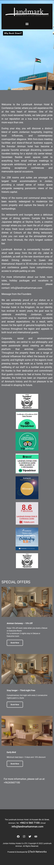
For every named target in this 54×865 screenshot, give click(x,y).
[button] (27, 23)
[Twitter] (30, 836)
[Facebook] (18, 836)
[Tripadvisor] (35, 836)
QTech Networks (37, 851)
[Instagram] (24, 836)
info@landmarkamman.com (26, 287)
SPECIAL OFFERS (16, 582)
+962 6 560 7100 (30, 822)
